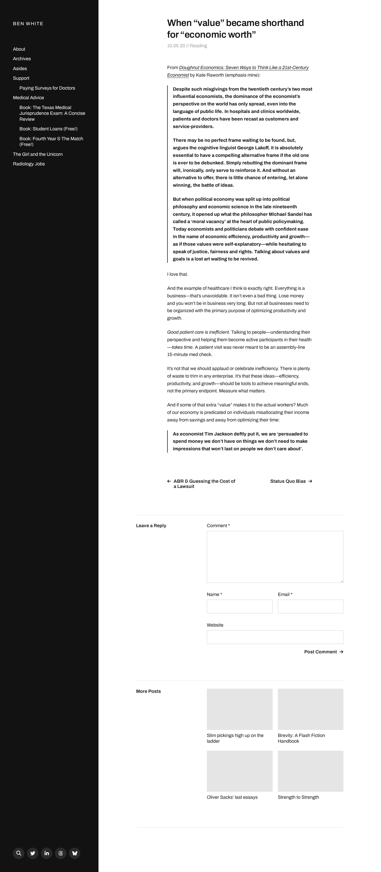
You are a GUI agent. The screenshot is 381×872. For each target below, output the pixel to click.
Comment (218, 525)
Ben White (28, 23)
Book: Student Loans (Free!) (48, 128)
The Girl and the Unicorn (38, 154)
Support (21, 78)
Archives (22, 58)
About (19, 49)
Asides (20, 68)
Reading (198, 45)
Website (215, 625)
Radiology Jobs (29, 163)
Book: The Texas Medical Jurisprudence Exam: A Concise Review (52, 113)
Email (285, 594)
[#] (32, 853)
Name (214, 594)
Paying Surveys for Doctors (47, 88)
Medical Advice (28, 97)
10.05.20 (176, 45)
